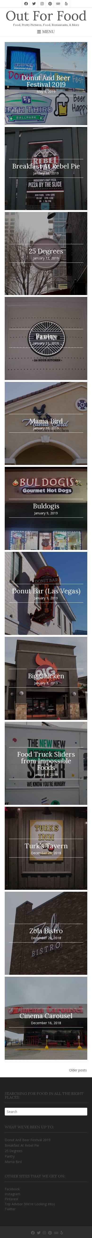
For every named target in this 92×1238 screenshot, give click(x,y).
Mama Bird (13, 1161)
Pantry (10, 1156)
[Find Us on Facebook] (26, 4)
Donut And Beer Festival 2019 (27, 1140)
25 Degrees (13, 1151)
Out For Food (46, 15)
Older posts (78, 1070)
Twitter (10, 1209)
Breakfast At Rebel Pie (22, 1145)
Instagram (12, 1194)
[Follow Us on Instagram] (42, 4)
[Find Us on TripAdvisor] (58, 4)
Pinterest (11, 1199)
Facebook (12, 1189)
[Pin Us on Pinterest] (50, 4)
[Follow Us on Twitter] (34, 4)
